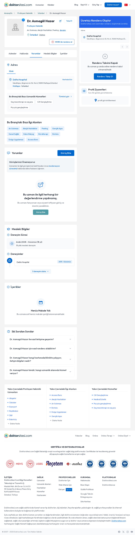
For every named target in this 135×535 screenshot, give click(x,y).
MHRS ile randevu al (63, 42)
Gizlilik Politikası (87, 489)
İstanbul (41, 13)
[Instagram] (128, 532)
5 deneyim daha (39, 271)
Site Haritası (86, 501)
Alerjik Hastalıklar (30, 128)
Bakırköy (13, 419)
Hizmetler (41, 491)
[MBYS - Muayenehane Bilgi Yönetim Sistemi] (14, 464)
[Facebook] (119, 532)
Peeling (45, 128)
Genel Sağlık (14, 134)
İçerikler (64, 53)
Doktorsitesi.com (109, 480)
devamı (63, 30)
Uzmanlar (39, 5)
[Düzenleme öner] (60, 21)
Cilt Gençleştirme (101, 395)
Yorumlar (35, 53)
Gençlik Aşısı (57, 128)
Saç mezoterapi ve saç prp (105, 408)
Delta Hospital (20, 79)
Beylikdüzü (13, 411)
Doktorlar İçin (64, 480)
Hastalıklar (41, 488)
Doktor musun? (113, 5)
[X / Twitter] (123, 532)
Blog (76, 5)
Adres (83, 30)
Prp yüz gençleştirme (102, 403)
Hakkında (24, 53)
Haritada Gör (67, 80)
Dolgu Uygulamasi (16, 139)
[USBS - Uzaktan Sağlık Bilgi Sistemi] (34, 464)
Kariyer (65, 489)
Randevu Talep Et (105, 76)
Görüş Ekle (66, 153)
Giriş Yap (95, 5)
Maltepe (16, 86)
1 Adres (42, 35)
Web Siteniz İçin (65, 485)
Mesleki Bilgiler (50, 53)
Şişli (10, 415)
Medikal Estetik (100, 399)
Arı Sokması (13, 128)
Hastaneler (41, 495)
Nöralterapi (43, 134)
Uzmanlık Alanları (44, 484)
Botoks (55, 134)
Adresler (12, 53)
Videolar (78, 436)
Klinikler (51, 5)
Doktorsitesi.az (108, 485)
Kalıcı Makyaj (28, 134)
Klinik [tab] (11, 71)
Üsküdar (12, 402)
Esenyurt (13, 407)
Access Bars (33, 139)
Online (95, 436)
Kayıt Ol (84, 5)
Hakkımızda (85, 480)
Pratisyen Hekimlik (25, 13)
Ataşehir (12, 398)
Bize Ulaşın (85, 485)
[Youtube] (132, 532)
